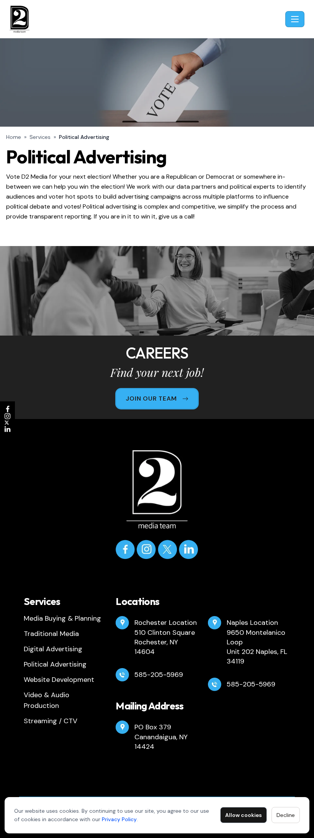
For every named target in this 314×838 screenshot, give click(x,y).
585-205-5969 (158, 674)
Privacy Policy (119, 819)
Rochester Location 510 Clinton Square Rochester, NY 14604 (165, 637)
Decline (285, 815)
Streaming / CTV (50, 721)
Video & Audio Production (46, 700)
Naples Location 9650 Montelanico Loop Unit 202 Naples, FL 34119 (257, 642)
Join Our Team (151, 399)
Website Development (59, 679)
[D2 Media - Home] (146, 19)
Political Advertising (55, 664)
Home (13, 137)
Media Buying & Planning (62, 618)
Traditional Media (51, 633)
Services (40, 137)
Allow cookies (243, 815)
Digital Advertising (53, 649)
